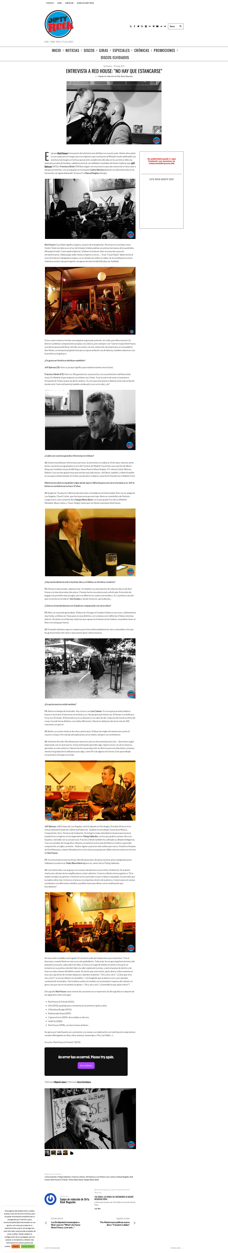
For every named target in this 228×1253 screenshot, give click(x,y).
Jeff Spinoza (91, 1177)
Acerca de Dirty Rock (85, 3)
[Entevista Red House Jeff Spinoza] (59, 1153)
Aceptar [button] (16, 1246)
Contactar (69, 3)
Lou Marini (100, 1177)
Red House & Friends (59, 1179)
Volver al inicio (176, 1248)
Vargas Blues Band (91, 1179)
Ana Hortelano (84, 1082)
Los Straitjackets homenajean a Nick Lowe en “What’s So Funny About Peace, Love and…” (65, 1223)
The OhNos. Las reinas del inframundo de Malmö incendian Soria (113, 1198)
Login (59, 3)
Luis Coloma (111, 1177)
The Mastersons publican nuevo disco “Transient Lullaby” (115, 1221)
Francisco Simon (78, 1177)
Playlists (50, 3)
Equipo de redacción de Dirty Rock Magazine (115, 76)
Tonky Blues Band (75, 1179)
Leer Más (97, 1208)
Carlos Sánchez (51, 1177)
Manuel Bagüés (122, 1177)
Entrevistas (108, 66)
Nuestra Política (27, 1246)
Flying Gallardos (64, 1177)
